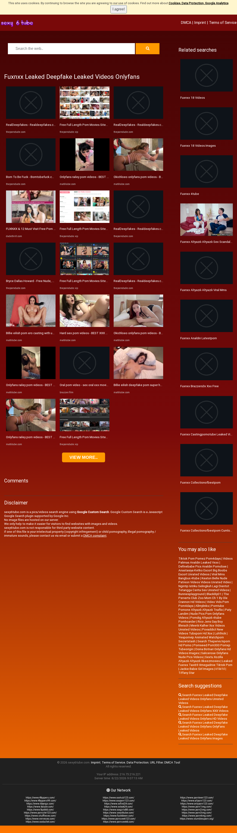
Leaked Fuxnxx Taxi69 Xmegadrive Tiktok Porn (205, 663)
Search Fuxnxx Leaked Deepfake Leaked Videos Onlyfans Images (203, 736)
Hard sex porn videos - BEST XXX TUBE (86, 333)
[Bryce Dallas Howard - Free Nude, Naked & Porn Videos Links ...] (31, 274)
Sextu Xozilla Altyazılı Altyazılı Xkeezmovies (200, 659)
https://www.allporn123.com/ (196, 800)
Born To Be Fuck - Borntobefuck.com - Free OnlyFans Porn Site (48, 177)
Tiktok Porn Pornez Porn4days (199, 559)
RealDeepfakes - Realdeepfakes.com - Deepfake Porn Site (46, 125)
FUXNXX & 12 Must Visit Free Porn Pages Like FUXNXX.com (47, 229)
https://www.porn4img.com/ (197, 815)
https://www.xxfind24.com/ (118, 803)
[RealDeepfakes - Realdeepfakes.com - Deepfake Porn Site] (31, 118)
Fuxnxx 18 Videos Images (198, 146)
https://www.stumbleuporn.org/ (197, 818)
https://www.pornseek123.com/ (119, 818)
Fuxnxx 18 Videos (192, 98)
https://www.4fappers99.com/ (40, 800)
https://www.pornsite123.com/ (40, 812)
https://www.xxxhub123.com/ (118, 797)
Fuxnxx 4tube (189, 194)
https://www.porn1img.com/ (197, 806)
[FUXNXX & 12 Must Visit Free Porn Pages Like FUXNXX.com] (31, 222)
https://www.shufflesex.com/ (40, 815)
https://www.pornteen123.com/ (197, 797)
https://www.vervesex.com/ (40, 818)
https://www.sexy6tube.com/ (118, 812)
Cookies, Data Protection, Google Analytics (198, 3)
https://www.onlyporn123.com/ (196, 803)
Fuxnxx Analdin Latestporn (198, 338)
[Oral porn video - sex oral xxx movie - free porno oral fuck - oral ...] (84, 378)
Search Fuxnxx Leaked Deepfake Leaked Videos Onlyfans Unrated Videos (203, 699)
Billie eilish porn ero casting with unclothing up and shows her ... (49, 333)
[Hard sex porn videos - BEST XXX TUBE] (84, 326)
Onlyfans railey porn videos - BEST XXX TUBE (36, 385)
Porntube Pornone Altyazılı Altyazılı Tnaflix (201, 608)
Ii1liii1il (220, 669)
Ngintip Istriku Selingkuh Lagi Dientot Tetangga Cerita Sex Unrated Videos (203, 588)
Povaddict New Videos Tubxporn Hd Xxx (200, 631)
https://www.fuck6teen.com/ (118, 815)
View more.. (83, 457)
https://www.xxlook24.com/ (118, 806)
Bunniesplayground (191, 594)
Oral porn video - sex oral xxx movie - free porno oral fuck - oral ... (104, 385)
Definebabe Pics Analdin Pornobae (202, 566)
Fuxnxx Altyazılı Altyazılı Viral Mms (203, 290)
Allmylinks (202, 606)
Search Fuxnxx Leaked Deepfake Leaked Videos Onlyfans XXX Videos (203, 709)
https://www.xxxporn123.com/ (119, 800)
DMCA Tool (172, 762)
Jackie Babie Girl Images (196, 669)
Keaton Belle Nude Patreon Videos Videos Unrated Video (204, 580)
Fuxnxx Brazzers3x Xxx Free (199, 386)
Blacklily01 (214, 594)
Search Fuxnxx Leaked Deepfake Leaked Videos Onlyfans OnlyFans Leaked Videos (203, 726)
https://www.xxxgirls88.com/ (118, 809)
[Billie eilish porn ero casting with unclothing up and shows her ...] (31, 326)
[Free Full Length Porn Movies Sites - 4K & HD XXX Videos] (84, 118)
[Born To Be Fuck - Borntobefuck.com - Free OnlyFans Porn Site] (31, 170)
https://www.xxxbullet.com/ (40, 821)
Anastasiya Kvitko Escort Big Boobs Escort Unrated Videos (202, 572)
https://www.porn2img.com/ (197, 809)
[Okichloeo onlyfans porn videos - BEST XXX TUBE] (138, 170)
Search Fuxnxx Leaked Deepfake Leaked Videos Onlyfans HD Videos (203, 717)
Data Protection (138, 762)
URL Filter (156, 762)
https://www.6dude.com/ (40, 806)
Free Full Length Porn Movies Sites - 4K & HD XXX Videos (99, 125)
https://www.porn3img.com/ (197, 812)
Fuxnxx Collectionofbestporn (200, 483)
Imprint (200, 22)
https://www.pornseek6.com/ (118, 821)
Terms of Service (223, 22)
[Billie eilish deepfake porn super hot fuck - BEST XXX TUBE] (138, 378)
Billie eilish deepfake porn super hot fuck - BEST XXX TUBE (154, 385)
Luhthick (220, 633)
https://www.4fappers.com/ (40, 797)
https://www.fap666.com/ (40, 809)
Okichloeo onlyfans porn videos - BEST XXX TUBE (147, 177)
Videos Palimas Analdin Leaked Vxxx (205, 560)
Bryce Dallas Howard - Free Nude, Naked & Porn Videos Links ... (49, 281)
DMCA (186, 22)
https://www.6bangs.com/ (40, 803)
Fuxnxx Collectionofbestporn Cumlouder (208, 530)
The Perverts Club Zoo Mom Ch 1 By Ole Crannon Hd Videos (203, 598)
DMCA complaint (94, 536)
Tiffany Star (186, 673)
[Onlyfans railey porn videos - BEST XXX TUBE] (31, 378)
